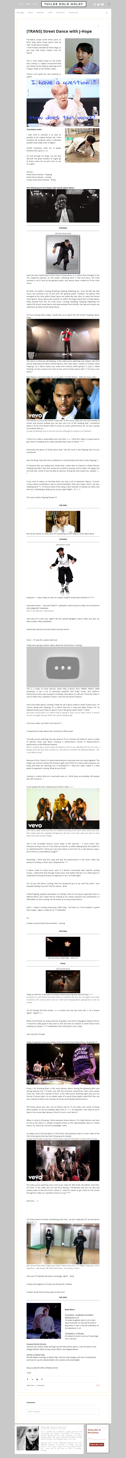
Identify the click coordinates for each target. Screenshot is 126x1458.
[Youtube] (102, 4)
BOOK (30, 13)
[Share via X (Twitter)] (32, 1379)
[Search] (109, 4)
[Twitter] (98, 4)
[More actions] (98, 26)
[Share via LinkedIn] (37, 1379)
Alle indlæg (20, 13)
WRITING (40, 13)
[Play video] (63, 339)
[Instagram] (94, 4)
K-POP (50, 13)
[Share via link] (42, 1379)
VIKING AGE (73, 13)
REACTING (60, 13)
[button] (107, 13)
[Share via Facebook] (27, 1379)
